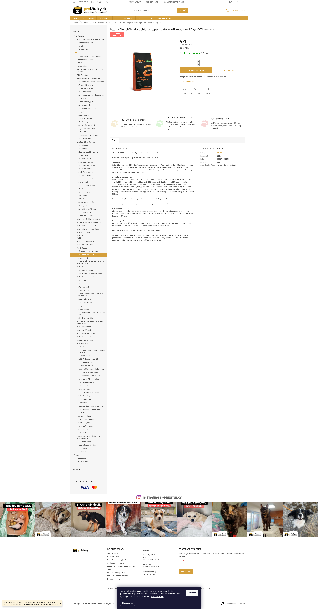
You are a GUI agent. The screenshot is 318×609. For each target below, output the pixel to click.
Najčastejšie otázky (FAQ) (174, 2)
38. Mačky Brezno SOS (85, 162)
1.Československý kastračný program (91, 56)
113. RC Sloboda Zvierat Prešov (88, 376)
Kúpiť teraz (230, 70)
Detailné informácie (187, 81)
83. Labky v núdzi (83, 290)
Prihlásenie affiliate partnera (117, 576)
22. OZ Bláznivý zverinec (86, 122)
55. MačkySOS (82, 206)
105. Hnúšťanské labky (85, 366)
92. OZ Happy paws (84, 327)
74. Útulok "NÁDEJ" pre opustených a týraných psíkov (90, 262)
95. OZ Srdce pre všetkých (87, 333)
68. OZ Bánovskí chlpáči (85, 244)
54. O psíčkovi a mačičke (86, 202)
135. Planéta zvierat (84, 441)
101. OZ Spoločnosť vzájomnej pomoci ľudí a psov (91, 351)
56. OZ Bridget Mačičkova (86, 209)
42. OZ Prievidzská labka (86, 165)
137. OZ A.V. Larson (83, 448)
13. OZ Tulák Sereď (84, 92)
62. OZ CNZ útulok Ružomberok (88, 226)
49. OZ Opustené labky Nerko (88, 185)
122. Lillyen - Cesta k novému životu (90, 406)
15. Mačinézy (81, 98)
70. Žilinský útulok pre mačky (87, 251)
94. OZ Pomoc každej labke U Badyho (90, 39)
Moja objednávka (113, 579)
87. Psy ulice (81, 306)
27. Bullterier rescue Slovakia (87, 135)
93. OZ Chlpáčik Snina (84, 330)
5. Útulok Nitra (82, 66)
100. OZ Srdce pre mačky (86, 347)
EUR (231, 2)
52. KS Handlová (82, 195)
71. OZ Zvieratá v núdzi (85, 255)
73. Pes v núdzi (82, 258)
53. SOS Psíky (82, 199)
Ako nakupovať (135, 2)
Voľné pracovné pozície (116, 572)
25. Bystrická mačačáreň (86, 128)
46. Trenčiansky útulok (85, 179)
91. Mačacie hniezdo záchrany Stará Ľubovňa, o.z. (90, 322)
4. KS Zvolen (81, 63)
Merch (76, 455)
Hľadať (182, 10)
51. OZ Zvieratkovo (84, 192)
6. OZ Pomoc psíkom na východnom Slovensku (90, 70)
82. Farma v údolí (83, 287)
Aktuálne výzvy (79, 36)
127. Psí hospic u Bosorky (86, 419)
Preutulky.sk (81, 458)
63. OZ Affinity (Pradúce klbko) (88, 229)
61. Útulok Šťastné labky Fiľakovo (89, 222)
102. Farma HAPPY (83, 355)
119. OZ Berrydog (83, 396)
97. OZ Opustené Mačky (85, 337)
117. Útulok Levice (83, 389)
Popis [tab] (114, 140)
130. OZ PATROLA (83, 429)
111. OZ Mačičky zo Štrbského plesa (90, 369)
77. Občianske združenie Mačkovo (89, 273)
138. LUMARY (81, 451)
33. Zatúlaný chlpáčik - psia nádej (89, 152)
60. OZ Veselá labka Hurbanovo (88, 219)
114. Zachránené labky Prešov (88, 379)
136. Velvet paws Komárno (86, 445)
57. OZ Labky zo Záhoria (85, 212)
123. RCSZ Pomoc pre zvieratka (88, 409)
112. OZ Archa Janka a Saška (87, 372)
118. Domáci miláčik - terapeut (88, 392)
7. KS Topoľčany (83, 75)
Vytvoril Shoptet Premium (235, 604)
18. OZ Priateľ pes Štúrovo (86, 108)
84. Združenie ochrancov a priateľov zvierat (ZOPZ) (90, 294)
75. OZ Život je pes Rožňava (87, 267)
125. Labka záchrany (84, 416)
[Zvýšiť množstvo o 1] (198, 61)
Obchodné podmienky (115, 563)
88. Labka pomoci (83, 309)
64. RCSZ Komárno (83, 232)
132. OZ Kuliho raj (83, 433)
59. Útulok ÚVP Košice (85, 216)
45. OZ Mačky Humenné (85, 175)
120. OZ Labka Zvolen (85, 399)
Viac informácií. (157, 596)
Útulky (76, 53)
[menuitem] (78, 18)
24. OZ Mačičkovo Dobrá (86, 125)
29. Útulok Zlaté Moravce (86, 142)
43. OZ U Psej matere (84, 169)
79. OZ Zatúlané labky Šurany (87, 277)
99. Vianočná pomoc (84, 343)
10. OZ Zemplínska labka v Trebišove (90, 81)
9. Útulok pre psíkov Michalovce (88, 78)
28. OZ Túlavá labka (84, 138)
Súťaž (109, 569)
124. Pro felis (81, 413)
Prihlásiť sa (186, 571)
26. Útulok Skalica (83, 132)
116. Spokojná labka (84, 386)
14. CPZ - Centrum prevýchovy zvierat (91, 95)
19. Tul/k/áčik (82, 112)
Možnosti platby (152, 2)
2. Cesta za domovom (85, 59)
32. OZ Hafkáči (82, 148)
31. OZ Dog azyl (82, 145)
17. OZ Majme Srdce (84, 105)
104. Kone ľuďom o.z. (84, 362)
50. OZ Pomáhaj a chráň (85, 189)
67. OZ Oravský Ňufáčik (85, 241)
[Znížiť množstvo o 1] (198, 64)
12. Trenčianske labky (85, 88)
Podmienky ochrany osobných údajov (121, 566)
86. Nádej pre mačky (84, 302)
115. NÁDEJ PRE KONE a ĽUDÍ (87, 382)
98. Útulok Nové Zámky (85, 340)
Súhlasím (192, 592)
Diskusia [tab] (125, 140)
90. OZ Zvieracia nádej (85, 318)
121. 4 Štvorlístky (83, 402)
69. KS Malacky (82, 248)
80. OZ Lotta (81, 280)
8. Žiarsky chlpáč (83, 49)
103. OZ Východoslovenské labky (89, 359)
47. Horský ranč (82, 182)
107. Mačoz (81, 46)
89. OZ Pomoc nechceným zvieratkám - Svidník (91, 313)
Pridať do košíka (197, 70)
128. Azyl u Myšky (83, 423)
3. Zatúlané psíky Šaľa (85, 43)
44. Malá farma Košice (85, 172)
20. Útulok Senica (83, 115)
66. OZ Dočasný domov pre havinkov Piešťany (90, 237)
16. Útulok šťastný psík (85, 102)
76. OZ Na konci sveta (85, 270)
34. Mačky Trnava (83, 155)
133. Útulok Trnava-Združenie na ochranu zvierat (89, 437)
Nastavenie (127, 603)
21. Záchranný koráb (84, 118)
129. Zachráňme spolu (85, 426)
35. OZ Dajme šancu (84, 159)
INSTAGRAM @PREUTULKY (162, 497)
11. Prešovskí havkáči (85, 85)
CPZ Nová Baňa (82, 462)
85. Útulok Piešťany (84, 299)
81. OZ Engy (81, 283)
